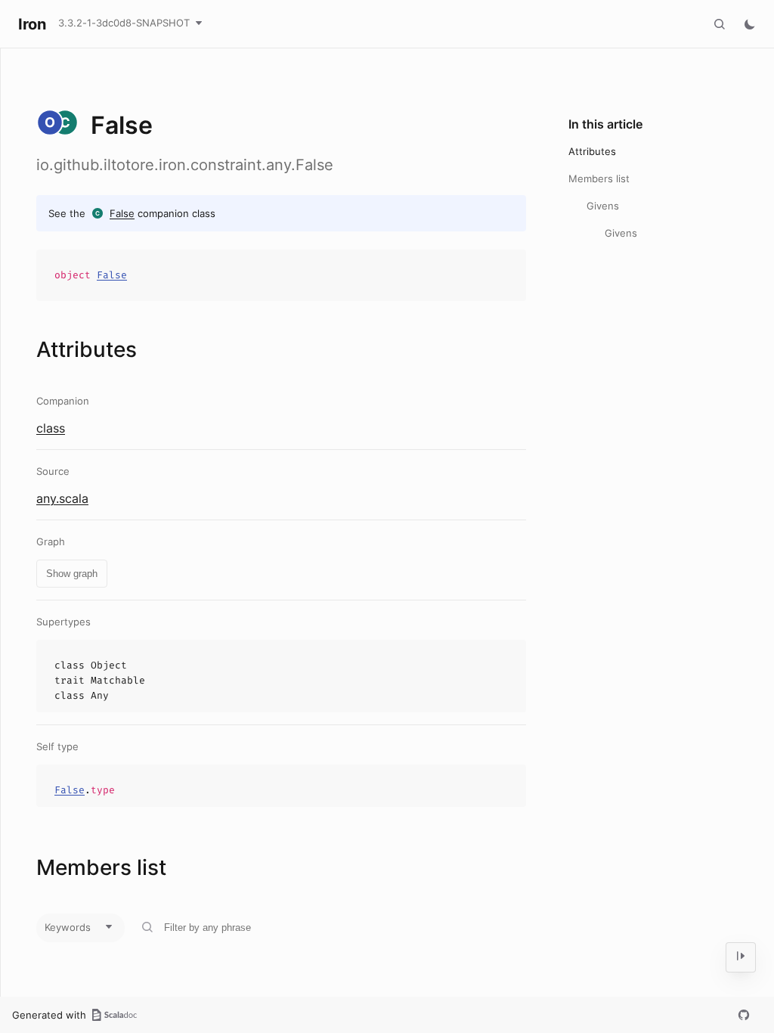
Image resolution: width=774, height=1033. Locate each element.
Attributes (592, 151)
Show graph (72, 573)
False (122, 213)
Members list (599, 178)
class (50, 428)
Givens (603, 206)
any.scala (62, 498)
